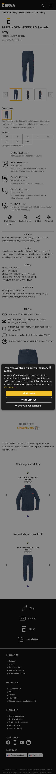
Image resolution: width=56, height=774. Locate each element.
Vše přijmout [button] (29, 393)
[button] (28, 406)
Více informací (10, 387)
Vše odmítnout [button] (28, 400)
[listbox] (50, 367)
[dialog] (28, 387)
